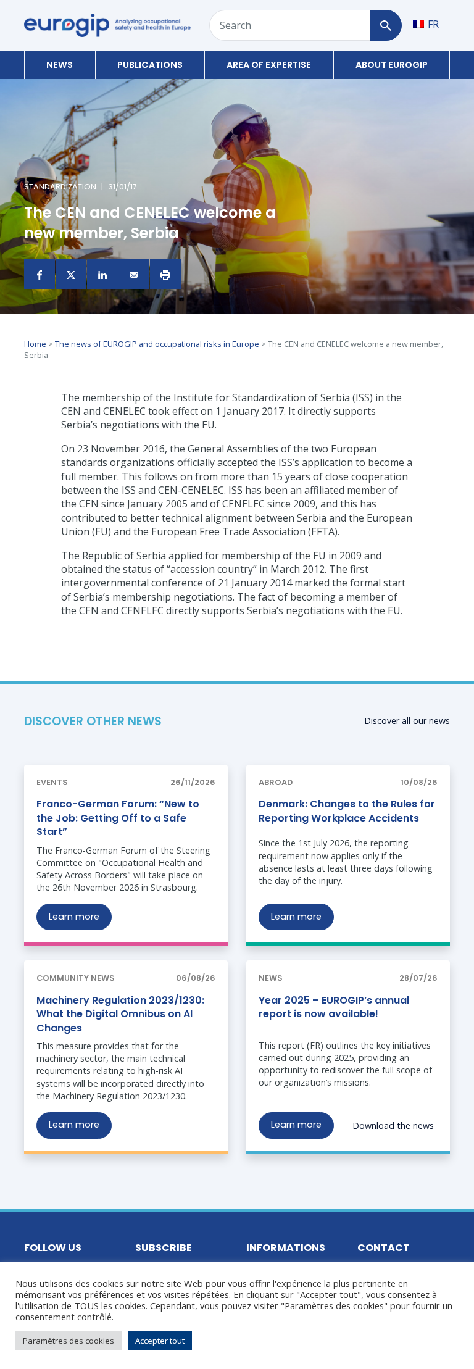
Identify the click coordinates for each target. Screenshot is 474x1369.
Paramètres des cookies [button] (68, 1340)
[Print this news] (165, 274)
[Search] (385, 25)
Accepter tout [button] (160, 1340)
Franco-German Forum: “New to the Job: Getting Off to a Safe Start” (117, 818)
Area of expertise (269, 65)
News (59, 65)
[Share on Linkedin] (102, 274)
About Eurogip (392, 65)
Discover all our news (407, 720)
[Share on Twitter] (71, 274)
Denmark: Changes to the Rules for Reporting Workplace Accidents (347, 811)
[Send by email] (133, 274)
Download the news (393, 1125)
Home (35, 343)
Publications (150, 65)
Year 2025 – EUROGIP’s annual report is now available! (334, 1007)
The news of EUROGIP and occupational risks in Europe (157, 343)
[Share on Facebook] (39, 274)
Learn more (74, 916)
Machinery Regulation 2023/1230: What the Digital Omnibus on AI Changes (120, 1014)
